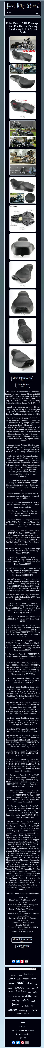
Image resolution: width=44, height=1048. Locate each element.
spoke (33, 978)
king (15, 1005)
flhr (32, 1006)
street (12, 1010)
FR (25, 1038)
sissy (27, 1006)
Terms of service (23, 1034)
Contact (23, 1026)
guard (20, 975)
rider (10, 996)
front (12, 978)
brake (35, 992)
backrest (29, 974)
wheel (26, 1014)
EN (21, 1038)
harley (15, 1000)
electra (19, 987)
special (35, 988)
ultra (29, 992)
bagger (26, 979)
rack (33, 1001)
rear (11, 991)
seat (34, 1010)
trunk (19, 1013)
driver (11, 983)
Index (22, 1023)
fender (10, 988)
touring (27, 995)
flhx (22, 1006)
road (20, 982)
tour (36, 984)
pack (28, 988)
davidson (21, 991)
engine (19, 979)
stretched (16, 996)
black (30, 983)
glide (25, 1000)
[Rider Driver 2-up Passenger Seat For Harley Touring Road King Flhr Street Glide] (22, 50)
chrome (13, 975)
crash (35, 996)
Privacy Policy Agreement (23, 1030)
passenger (24, 1010)
